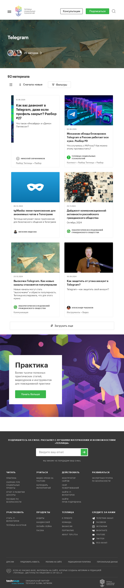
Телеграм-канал (104, 518)
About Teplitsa (70, 535)
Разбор (37, 163)
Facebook (101, 522)
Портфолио (68, 531)
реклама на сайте (54, 562)
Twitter (100, 539)
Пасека (40, 531)
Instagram (101, 526)
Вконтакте (101, 531)
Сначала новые (32, 84)
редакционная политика (79, 562)
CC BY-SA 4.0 (56, 573)
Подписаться (97, 11)
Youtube (100, 535)
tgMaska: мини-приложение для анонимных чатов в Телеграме (34, 212)
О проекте (67, 518)
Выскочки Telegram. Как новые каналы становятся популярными (35, 282)
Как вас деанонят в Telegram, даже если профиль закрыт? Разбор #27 (36, 111)
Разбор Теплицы (24, 163)
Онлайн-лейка (44, 526)
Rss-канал (102, 543)
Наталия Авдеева (27, 232)
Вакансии (67, 526)
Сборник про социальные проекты (13, 485)
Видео (85, 312)
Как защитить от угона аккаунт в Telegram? (87, 282)
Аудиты (40, 518)
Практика (11, 478)
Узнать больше (30, 394)
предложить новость (29, 562)
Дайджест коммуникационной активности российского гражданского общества (86, 214)
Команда (66, 522)
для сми (10, 562)
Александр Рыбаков (82, 308)
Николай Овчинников (33, 158)
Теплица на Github (16, 525)
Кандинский (43, 522)
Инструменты (73, 312)
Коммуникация (21, 312)
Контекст (71, 162)
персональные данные (107, 562)
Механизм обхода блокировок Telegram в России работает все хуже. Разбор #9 (88, 137)
